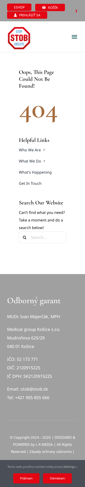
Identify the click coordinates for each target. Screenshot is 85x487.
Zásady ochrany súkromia (51, 451)
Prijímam (26, 478)
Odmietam (57, 478)
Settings (70, 466)
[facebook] (76, 11)
